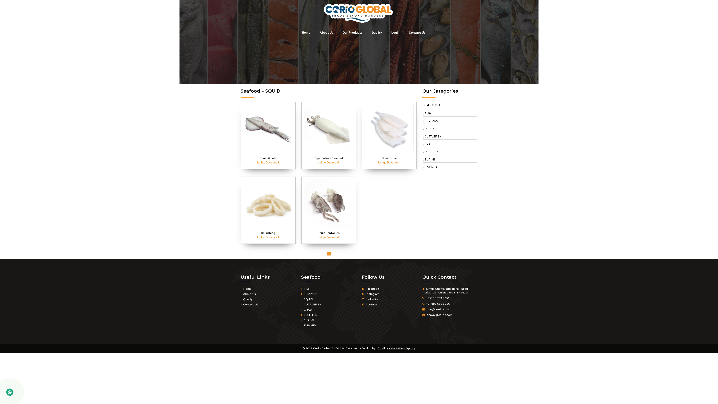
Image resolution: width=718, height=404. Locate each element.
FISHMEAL (431, 167)
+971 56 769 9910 (437, 298)
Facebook (372, 288)
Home (306, 32)
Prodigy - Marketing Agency (396, 348)
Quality (377, 32)
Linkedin (371, 299)
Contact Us (417, 32)
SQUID (429, 129)
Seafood (431, 105)
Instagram (372, 294)
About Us (326, 32)
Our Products (353, 32)
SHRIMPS (431, 121)
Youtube (371, 304)
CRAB (428, 144)
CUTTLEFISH (433, 136)
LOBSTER (431, 152)
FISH (427, 113)
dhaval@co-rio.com (439, 315)
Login (395, 32)
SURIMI (429, 159)
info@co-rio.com (438, 309)
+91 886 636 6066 (438, 303)
